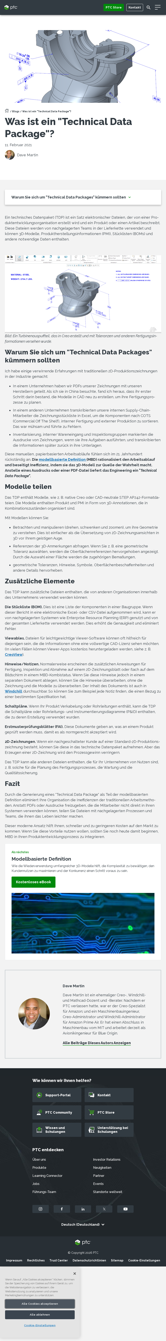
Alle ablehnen (40, 1314)
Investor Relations (106, 1159)
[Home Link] (7, 111)
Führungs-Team (44, 1192)
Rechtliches (36, 1260)
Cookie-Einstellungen (144, 1260)
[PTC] (83, 1242)
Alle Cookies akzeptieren (40, 1303)
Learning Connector (47, 1176)
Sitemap (117, 1260)
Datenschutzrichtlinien (89, 1260)
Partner (98, 1176)
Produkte (39, 1168)
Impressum (14, 1260)
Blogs (15, 111)
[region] (40, 1302)
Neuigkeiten (102, 1168)
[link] (33, 882)
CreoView (13, 654)
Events (98, 1184)
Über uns (39, 1159)
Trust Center (58, 1260)
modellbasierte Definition (62, 459)
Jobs (35, 1184)
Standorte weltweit (107, 1192)
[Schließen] (74, 1273)
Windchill (13, 691)
